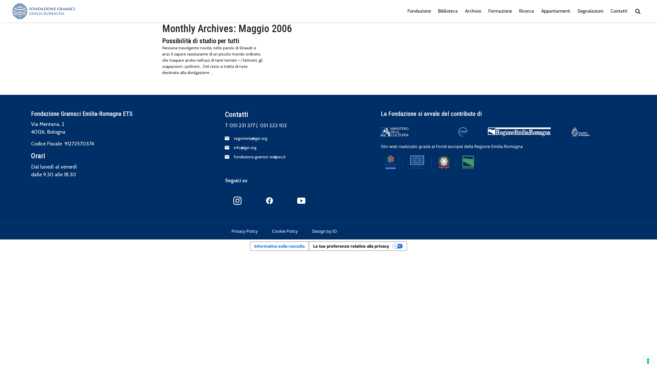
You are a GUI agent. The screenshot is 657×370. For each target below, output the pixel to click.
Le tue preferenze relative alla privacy (351, 246)
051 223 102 (273, 125)
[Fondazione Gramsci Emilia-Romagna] (43, 11)
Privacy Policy (244, 231)
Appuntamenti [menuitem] (555, 11)
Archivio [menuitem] (473, 11)
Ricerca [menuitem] (526, 11)
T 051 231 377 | (242, 125)
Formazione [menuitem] (500, 11)
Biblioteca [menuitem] (448, 11)
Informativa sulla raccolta (279, 246)
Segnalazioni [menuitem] (590, 11)
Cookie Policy (285, 231)
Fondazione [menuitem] (419, 11)
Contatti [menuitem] (619, 11)
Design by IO (324, 231)
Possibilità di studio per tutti (200, 41)
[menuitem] (638, 11)
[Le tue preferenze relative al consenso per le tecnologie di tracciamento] (648, 361)
